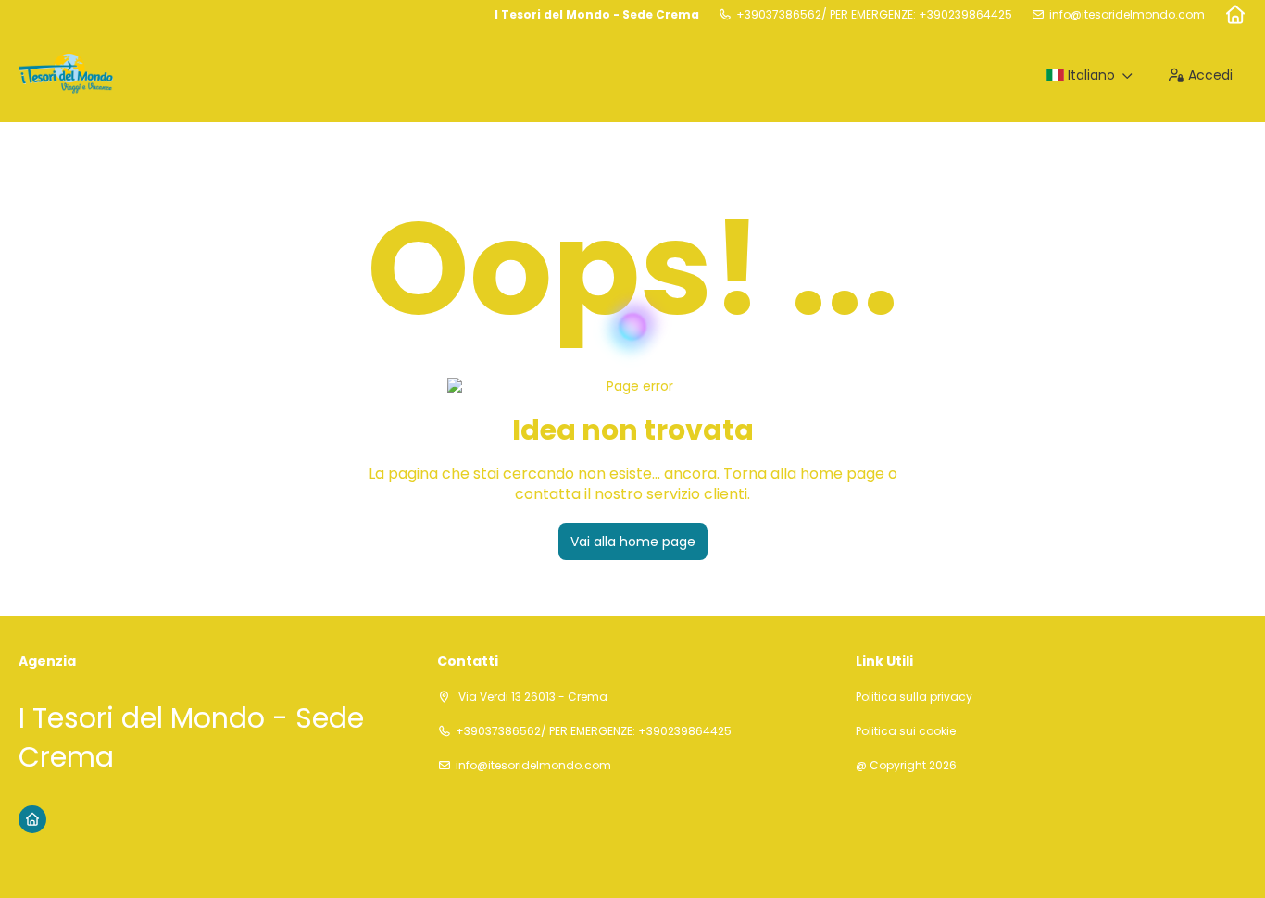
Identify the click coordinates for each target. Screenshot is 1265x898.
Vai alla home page (632, 541)
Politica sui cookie (906, 731)
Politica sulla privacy (914, 697)
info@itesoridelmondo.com (1127, 14)
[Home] (1234, 15)
